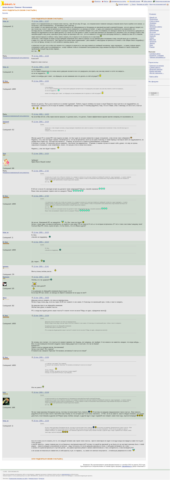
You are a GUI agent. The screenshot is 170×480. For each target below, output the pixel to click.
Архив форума (7, 7)
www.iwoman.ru (66, 474)
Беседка (5, 13)
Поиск (134, 4)
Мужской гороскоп (156, 69)
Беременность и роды (118, 1)
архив (126, 4)
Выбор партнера (155, 71)
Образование (154, 30)
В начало (153, 14)
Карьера (152, 28)
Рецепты (97, 1)
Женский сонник (134, 1)
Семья (152, 38)
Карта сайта (154, 76)
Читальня (153, 41)
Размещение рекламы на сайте (18, 478)
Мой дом (153, 39)
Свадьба (153, 36)
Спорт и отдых (155, 34)
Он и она (153, 32)
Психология (154, 19)
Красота (152, 25)
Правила (18, 7)
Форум (120, 4)
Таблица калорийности (157, 57)
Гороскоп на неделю (157, 66)
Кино (151, 45)
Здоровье (153, 23)
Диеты (106, 1)
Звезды (152, 43)
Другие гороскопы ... (157, 73)
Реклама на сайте (142, 4)
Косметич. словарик (157, 55)
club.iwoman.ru (127, 466)
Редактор (41, 478)
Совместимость (155, 67)
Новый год (153, 17)
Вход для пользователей (158, 4)
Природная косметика (162, 1)
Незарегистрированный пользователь (16, 58)
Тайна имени (147, 1)
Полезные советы (156, 27)
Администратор (33, 478)
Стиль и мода (154, 21)
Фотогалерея (27, 7)
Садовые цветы (155, 54)
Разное (152, 47)
